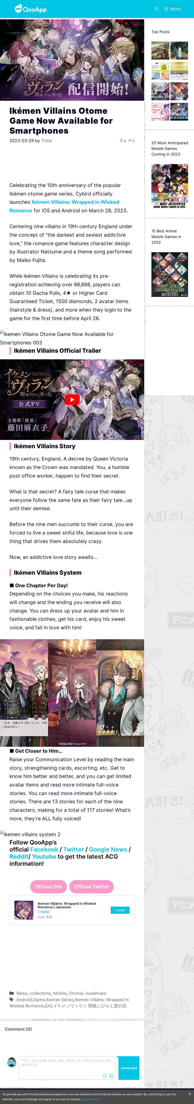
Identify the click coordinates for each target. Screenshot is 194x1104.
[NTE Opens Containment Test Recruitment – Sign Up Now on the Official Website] (179, 113)
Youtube (44, 856)
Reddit (18, 856)
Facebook (44, 849)
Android (24, 999)
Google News (108, 849)
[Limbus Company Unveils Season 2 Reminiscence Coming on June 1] (179, 52)
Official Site (48, 887)
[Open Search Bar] (157, 9)
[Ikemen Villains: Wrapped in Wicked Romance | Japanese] (72, 910)
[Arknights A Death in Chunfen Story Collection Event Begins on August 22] (160, 52)
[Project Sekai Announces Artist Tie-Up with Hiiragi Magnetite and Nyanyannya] (160, 72)
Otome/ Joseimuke (87, 993)
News (21, 993)
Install (120, 910)
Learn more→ (90, 1099)
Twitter (73, 849)
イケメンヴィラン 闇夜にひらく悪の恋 (90, 1005)
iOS (48, 1005)
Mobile (59, 993)
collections (40, 993)
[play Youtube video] (72, 399)
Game (39, 999)
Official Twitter (91, 887)
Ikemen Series (60, 999)
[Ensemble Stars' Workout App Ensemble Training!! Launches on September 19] (179, 72)
